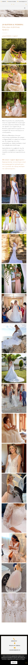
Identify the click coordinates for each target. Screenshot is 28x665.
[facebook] (12, 4)
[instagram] (14, 4)
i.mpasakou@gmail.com (23, 1)
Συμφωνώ (14, 662)
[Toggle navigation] (24, 8)
